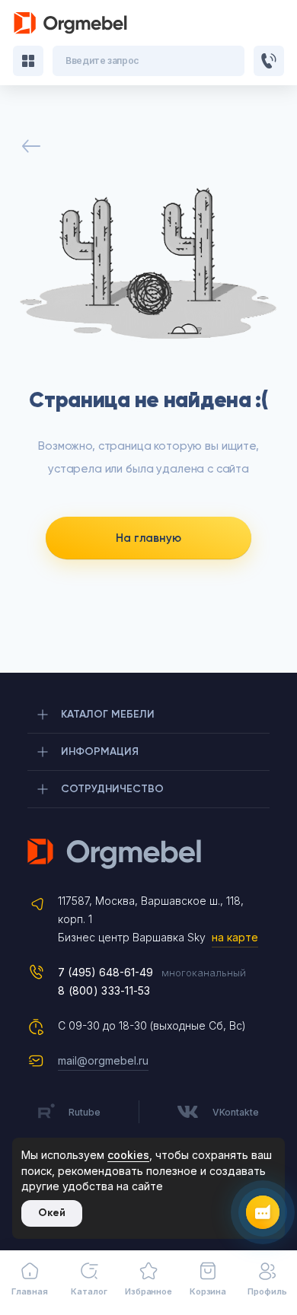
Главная (29, 1291)
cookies (128, 1154)
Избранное (148, 1291)
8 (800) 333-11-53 (104, 990)
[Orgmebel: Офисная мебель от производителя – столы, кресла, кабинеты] (71, 23)
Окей (51, 1212)
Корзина (208, 1291)
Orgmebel (148, 854)
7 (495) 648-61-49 (105, 972)
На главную (148, 538)
